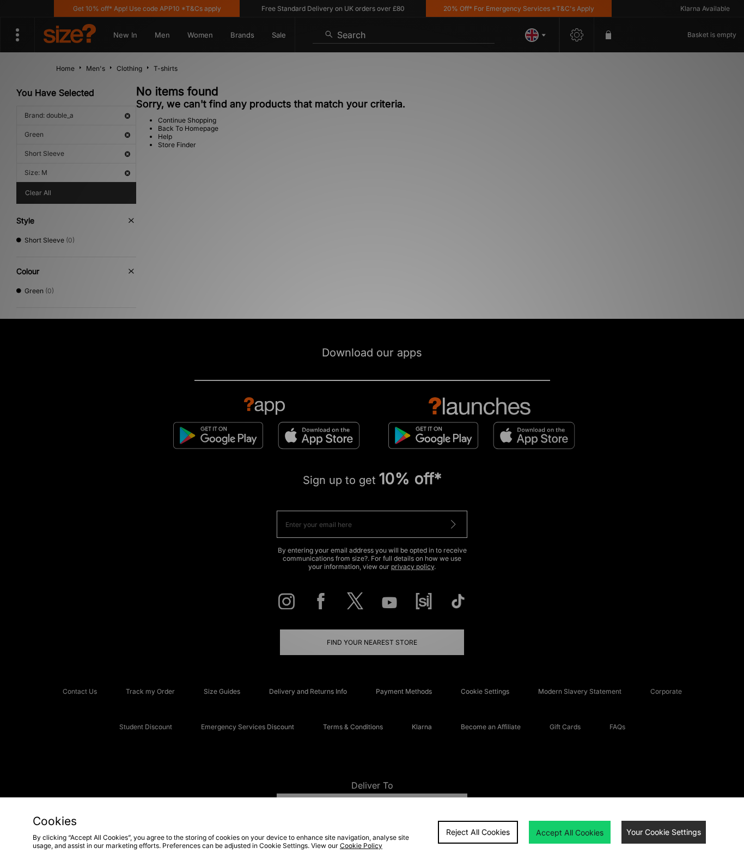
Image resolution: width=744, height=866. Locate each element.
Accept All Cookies (569, 832)
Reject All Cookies (478, 832)
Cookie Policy (361, 845)
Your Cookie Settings (663, 832)
